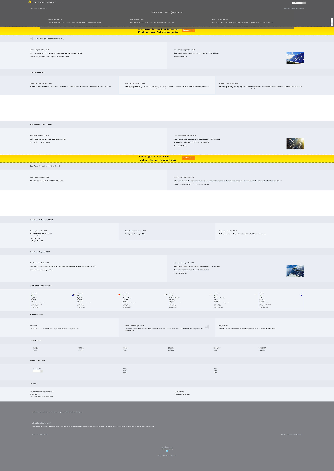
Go (304, 3)
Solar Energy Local (44, 2)
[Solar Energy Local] (30, 2)
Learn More (148, 236)
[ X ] (194, 221)
